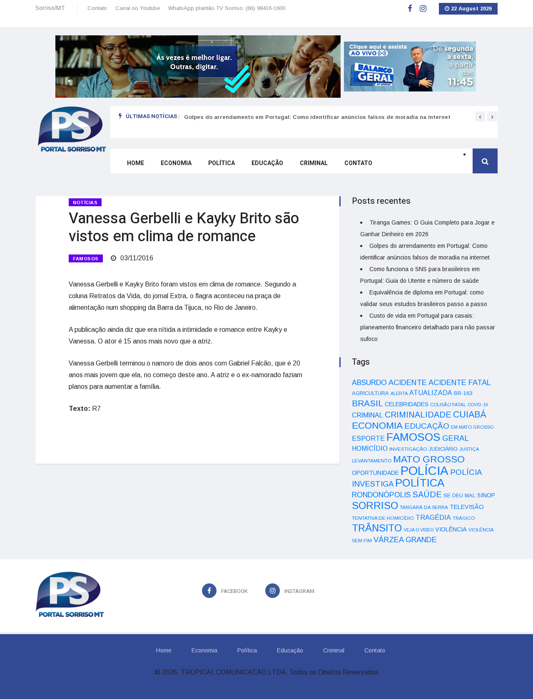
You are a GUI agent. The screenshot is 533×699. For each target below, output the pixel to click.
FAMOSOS (86, 258)
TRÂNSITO (377, 528)
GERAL (455, 438)
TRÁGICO (464, 518)
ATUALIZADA (430, 392)
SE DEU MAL (459, 495)
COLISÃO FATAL (448, 404)
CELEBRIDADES (406, 404)
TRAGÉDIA (433, 517)
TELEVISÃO (467, 507)
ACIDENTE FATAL (459, 382)
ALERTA (399, 393)
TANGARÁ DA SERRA (424, 507)
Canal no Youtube (137, 8)
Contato (97, 8)
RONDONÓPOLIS (381, 495)
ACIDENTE (408, 382)
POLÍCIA (424, 470)
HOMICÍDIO (370, 448)
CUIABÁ (469, 415)
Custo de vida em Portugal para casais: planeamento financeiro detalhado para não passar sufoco (427, 327)
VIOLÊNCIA (451, 529)
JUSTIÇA (469, 449)
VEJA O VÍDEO (418, 529)
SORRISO (375, 505)
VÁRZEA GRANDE (405, 540)
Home (135, 163)
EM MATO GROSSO (472, 427)
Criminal (314, 163)
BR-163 (463, 393)
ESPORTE (368, 438)
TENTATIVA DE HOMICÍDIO (383, 518)
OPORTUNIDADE (375, 472)
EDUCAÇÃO (426, 426)
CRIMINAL (367, 415)
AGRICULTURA (370, 393)
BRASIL (367, 403)
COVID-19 (478, 404)
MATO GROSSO (429, 459)
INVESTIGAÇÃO (408, 449)
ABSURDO (369, 382)
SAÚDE (427, 494)
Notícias (85, 202)
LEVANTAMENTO (371, 460)
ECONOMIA (377, 425)
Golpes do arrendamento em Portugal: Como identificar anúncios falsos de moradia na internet (317, 117)
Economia (176, 163)
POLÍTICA (419, 483)
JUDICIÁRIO (443, 449)
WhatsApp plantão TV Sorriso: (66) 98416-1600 (226, 8)
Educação (267, 163)
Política (221, 163)
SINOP (486, 495)
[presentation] (480, 116)
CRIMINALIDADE (418, 414)
